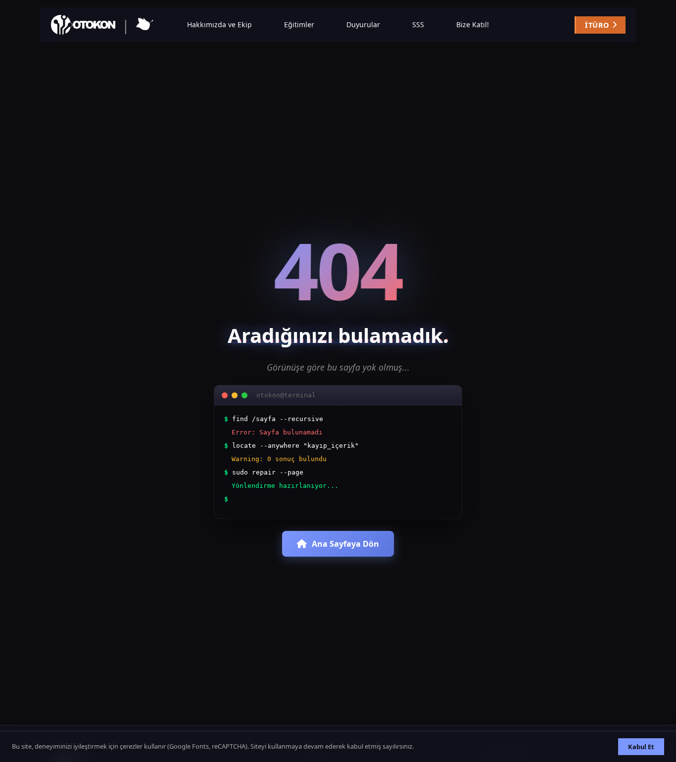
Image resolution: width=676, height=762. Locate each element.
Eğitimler (299, 24)
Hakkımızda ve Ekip (219, 24)
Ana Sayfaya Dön (345, 543)
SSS (418, 24)
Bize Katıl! (472, 24)
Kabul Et (641, 746)
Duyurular (363, 24)
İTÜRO (597, 25)
